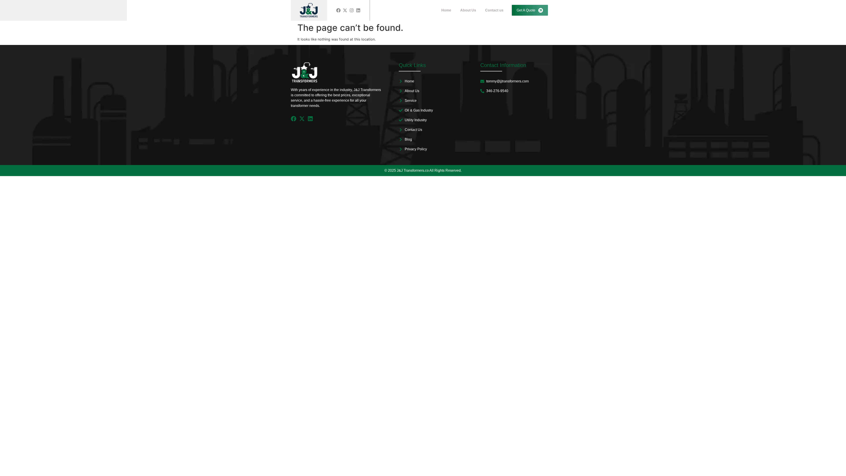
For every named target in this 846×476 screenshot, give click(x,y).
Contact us (494, 10)
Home (446, 10)
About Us (468, 10)
